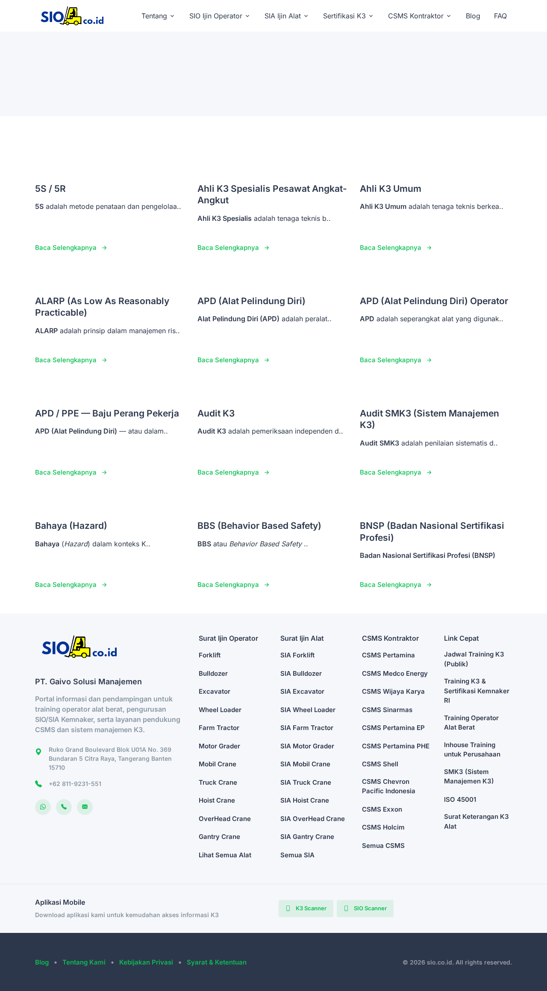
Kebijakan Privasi (146, 962)
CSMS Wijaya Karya (393, 691)
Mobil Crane (217, 764)
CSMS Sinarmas (387, 710)
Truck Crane (218, 782)
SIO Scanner (370, 908)
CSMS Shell (380, 764)
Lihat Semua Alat (225, 855)
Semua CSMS (383, 845)
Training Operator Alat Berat (471, 723)
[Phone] (64, 807)
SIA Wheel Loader (307, 710)
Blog (473, 16)
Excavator (214, 691)
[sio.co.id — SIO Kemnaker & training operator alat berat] (76, 15)
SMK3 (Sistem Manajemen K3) (469, 777)
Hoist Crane (217, 800)
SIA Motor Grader (307, 746)
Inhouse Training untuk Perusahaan (472, 750)
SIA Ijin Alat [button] (283, 16)
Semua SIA (297, 855)
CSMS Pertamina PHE (395, 746)
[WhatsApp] (43, 807)
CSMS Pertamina (388, 655)
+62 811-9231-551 (75, 783)
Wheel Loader (220, 710)
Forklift (210, 655)
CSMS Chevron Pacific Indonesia (388, 786)
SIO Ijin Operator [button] (215, 16)
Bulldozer (213, 673)
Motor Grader (219, 746)
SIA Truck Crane (305, 782)
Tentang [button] (154, 16)
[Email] (85, 807)
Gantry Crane (219, 837)
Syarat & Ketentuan (217, 962)
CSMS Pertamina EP (393, 728)
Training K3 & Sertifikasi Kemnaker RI (476, 690)
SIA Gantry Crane (307, 837)
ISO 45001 (460, 799)
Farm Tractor (219, 728)
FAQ (500, 16)
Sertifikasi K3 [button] (344, 16)
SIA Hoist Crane (304, 800)
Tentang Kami (84, 962)
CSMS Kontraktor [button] (416, 16)
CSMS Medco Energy (395, 673)
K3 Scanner (310, 908)
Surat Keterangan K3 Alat (476, 821)
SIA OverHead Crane (312, 819)
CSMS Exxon (382, 809)
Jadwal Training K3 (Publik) (474, 659)
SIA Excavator (302, 691)
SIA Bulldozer (301, 673)
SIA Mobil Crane (305, 764)
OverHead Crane (225, 819)
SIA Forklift (297, 655)
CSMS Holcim (383, 827)
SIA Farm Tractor (306, 728)
